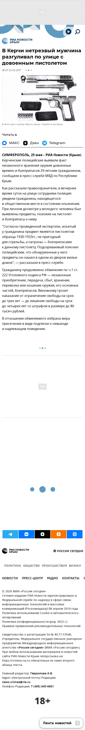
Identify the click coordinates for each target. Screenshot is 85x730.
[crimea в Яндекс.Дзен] (42, 534)
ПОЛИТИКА (12, 566)
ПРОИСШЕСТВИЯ (54, 566)
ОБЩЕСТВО (31, 566)
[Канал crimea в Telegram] (10, 534)
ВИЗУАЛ (75, 566)
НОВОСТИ (10, 578)
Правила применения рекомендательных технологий (41, 626)
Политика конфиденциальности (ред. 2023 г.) (34, 622)
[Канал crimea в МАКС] (75, 534)
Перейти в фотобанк (52, 124)
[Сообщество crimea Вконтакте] (26, 534)
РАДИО (52, 578)
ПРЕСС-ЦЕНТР (32, 578)
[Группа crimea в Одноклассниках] (58, 534)
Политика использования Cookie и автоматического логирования (40, 615)
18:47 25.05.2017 (11, 70)
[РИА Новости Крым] (17, 41)
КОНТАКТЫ (70, 578)
